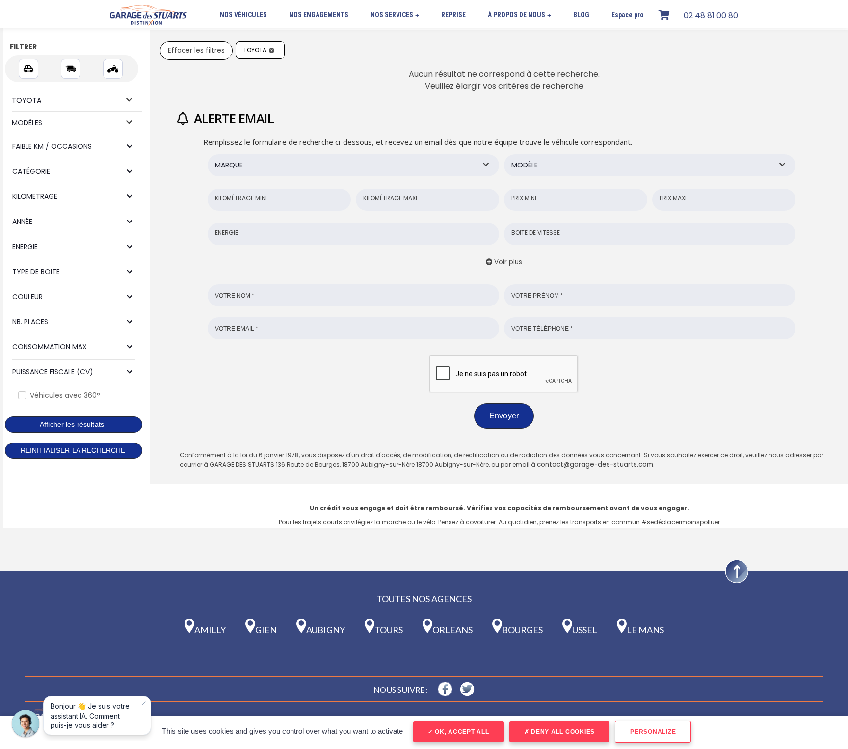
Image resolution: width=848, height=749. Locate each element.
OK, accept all (461, 731)
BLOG (581, 15)
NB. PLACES (30, 322)
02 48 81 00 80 (711, 15)
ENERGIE (25, 246)
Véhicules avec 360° (65, 395)
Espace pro (627, 15)
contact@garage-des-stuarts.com (595, 464)
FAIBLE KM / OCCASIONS (52, 146)
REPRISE (453, 15)
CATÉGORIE (31, 171)
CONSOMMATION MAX (49, 347)
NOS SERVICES (395, 15)
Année (22, 221)
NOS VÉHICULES (243, 15)
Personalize (653, 731)
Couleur (27, 297)
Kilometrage (34, 196)
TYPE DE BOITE (36, 272)
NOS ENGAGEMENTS (318, 15)
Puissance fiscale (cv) (52, 372)
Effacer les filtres (196, 50)
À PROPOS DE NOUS (519, 15)
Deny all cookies (562, 731)
